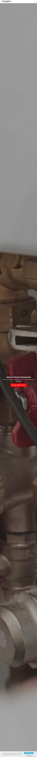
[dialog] (18, 754)
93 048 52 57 (19, 384)
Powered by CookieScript (32, 756)
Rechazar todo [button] (29, 755)
